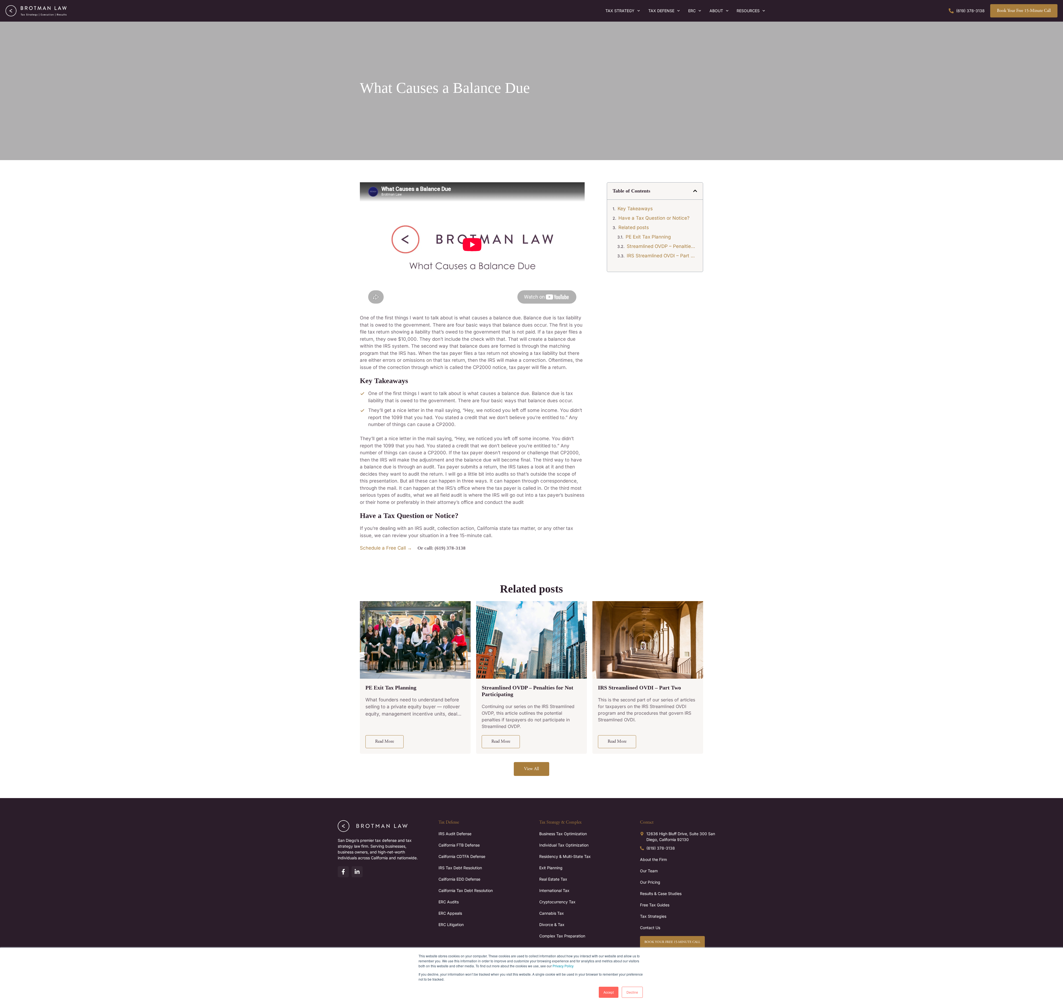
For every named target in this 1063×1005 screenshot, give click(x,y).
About (716, 10)
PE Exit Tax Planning (648, 237)
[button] (695, 191)
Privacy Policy (563, 965)
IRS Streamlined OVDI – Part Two (662, 255)
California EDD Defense (459, 879)
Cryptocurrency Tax (557, 901)
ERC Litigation (451, 924)
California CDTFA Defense (461, 856)
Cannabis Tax (551, 913)
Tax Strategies (653, 916)
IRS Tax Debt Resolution (460, 867)
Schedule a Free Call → (386, 548)
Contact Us (650, 927)
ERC (692, 10)
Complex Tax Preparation (562, 936)
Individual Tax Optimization (564, 845)
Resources (748, 10)
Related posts (633, 227)
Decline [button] (632, 992)
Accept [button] (608, 992)
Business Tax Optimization (563, 833)
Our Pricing (650, 882)
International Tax (554, 890)
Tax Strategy (619, 10)
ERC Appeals (450, 913)
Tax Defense (661, 10)
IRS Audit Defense (454, 833)
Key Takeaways (635, 208)
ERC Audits (448, 901)
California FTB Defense (459, 845)
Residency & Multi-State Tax (565, 856)
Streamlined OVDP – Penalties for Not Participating (662, 246)
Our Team (649, 870)
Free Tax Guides (654, 905)
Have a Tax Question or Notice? (654, 218)
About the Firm (653, 859)
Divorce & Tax (551, 924)
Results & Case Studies (661, 893)
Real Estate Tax (553, 879)
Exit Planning (551, 867)
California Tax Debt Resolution (465, 890)
